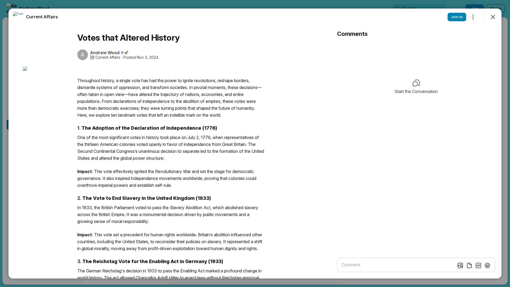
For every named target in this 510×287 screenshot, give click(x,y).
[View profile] (18, 17)
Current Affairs (107, 57)
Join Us (457, 17)
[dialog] (255, 143)
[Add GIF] (478, 265)
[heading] (42, 17)
